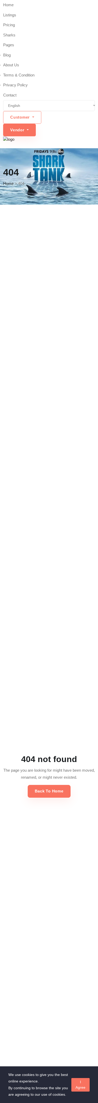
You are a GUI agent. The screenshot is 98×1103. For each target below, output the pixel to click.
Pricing (9, 25)
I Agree (80, 1084)
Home (8, 5)
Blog (7, 55)
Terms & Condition (18, 75)
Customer (20, 117)
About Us (11, 65)
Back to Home (49, 791)
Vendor (18, 130)
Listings (9, 15)
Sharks (9, 35)
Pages (8, 45)
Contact (9, 95)
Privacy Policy (15, 85)
